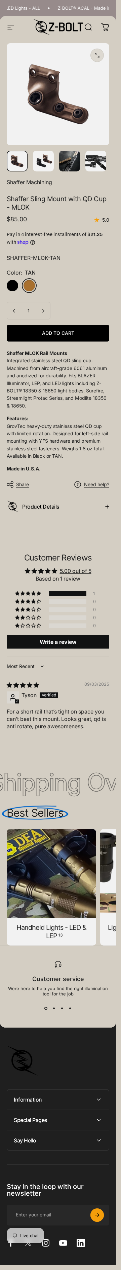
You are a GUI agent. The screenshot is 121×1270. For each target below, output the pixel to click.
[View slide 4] (70, 1008)
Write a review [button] (58, 642)
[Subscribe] (97, 1215)
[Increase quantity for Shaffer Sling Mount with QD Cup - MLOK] (43, 310)
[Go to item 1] (43, 161)
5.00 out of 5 (75, 571)
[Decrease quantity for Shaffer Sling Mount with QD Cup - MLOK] (14, 310)
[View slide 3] (62, 1008)
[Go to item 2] (69, 161)
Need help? (96, 484)
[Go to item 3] (95, 161)
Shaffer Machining (29, 182)
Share (22, 484)
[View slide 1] (46, 1008)
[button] (28, 593)
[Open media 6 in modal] (97, 55)
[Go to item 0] (17, 161)
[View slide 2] (54, 1008)
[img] (23, 685)
